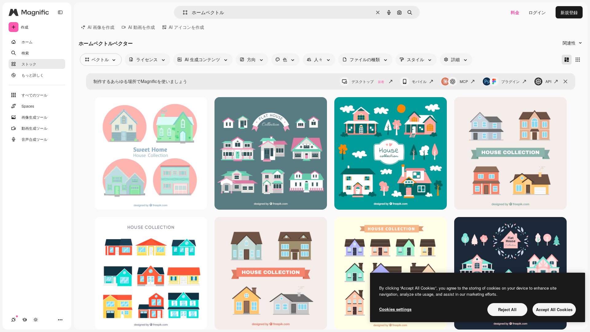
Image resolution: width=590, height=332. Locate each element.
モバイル (419, 81)
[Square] (578, 60)
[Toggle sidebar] (60, 12)
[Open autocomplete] (182, 12)
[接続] (13, 320)
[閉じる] (565, 81)
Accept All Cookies (554, 309)
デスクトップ (368, 81)
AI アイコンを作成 (186, 27)
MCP (464, 81)
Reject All (507, 309)
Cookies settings (395, 309)
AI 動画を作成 (141, 27)
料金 (515, 12)
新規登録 (569, 12)
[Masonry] (567, 60)
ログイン (537, 12)
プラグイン (510, 81)
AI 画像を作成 (101, 27)
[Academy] (25, 320)
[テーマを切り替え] (36, 320)
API (548, 81)
